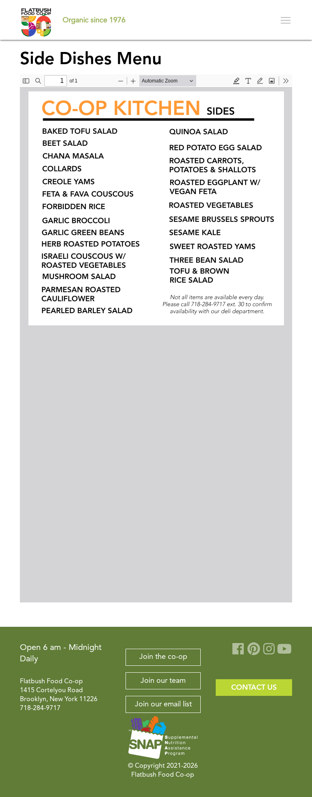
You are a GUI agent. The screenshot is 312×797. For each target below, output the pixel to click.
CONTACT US (254, 687)
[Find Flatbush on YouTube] (284, 652)
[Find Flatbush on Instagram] (269, 652)
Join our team (163, 680)
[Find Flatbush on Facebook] (238, 652)
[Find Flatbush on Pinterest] (253, 652)
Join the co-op (163, 657)
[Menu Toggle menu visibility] (286, 19)
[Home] (36, 20)
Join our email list (163, 704)
